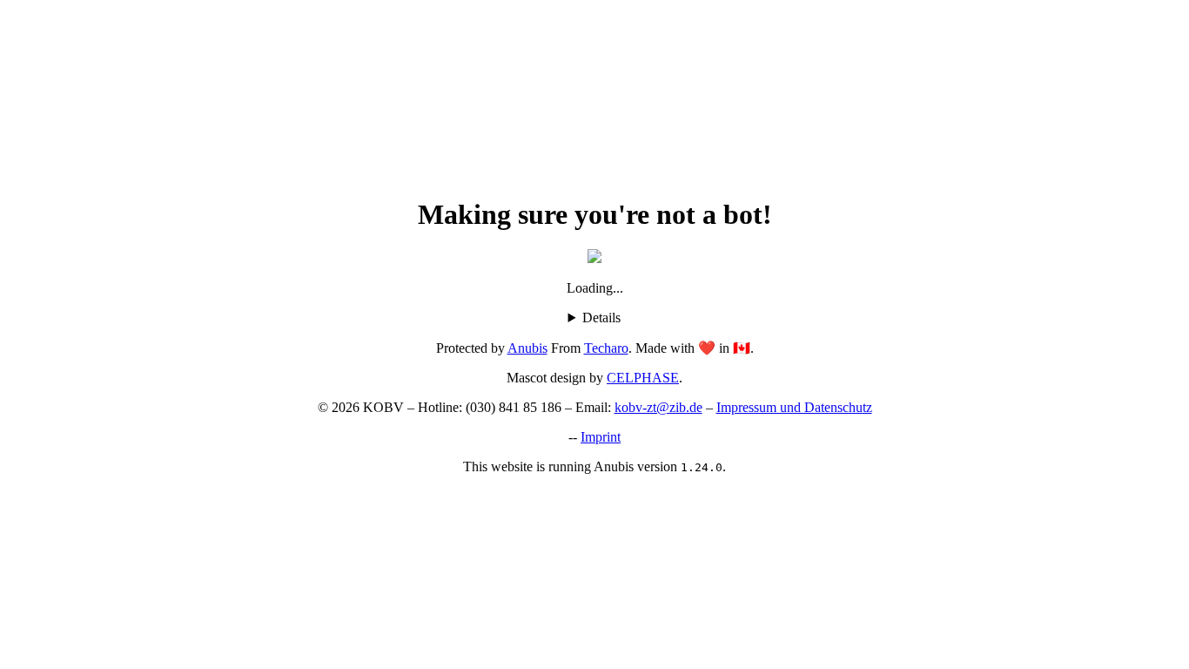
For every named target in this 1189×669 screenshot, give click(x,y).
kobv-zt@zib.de (658, 407)
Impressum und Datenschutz (794, 407)
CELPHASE (643, 377)
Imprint (601, 436)
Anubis (527, 348)
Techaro (606, 348)
